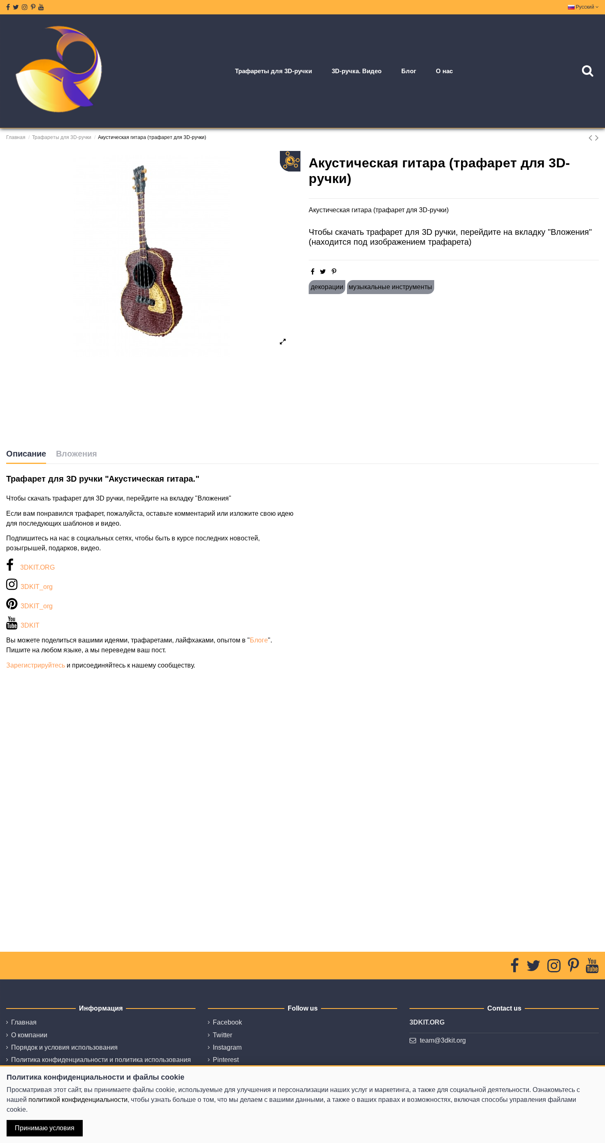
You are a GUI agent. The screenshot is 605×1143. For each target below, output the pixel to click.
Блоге (259, 640)
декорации (327, 286)
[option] (151, 256)
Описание (26, 453)
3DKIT (30, 625)
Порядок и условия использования (64, 1047)
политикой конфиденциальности (78, 1099)
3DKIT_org (37, 586)
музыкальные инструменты (390, 286)
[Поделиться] (312, 271)
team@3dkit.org (443, 1040)
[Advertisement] (454, 371)
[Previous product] (592, 137)
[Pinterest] (334, 271)
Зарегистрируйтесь (35, 665)
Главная (24, 1022)
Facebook (227, 1022)
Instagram (227, 1047)
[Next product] (597, 137)
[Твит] (323, 271)
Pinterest (226, 1059)
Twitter (222, 1035)
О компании (29, 1035)
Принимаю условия (44, 1127)
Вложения (76, 453)
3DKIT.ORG (37, 567)
